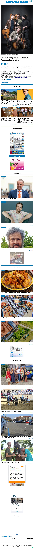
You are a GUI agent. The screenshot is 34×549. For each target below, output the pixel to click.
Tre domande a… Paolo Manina (7, 249)
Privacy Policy (29, 545)
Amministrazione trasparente (18, 545)
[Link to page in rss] (18, 539)
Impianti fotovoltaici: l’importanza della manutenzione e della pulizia (16, 343)
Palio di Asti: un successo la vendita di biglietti (11, 411)
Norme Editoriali (25, 545)
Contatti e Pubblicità (8, 545)
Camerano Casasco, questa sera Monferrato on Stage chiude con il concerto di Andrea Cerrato (24, 101)
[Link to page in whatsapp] (5, 64)
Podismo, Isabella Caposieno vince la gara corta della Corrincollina (8, 101)
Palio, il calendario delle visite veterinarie (10, 462)
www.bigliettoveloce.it (24, 77)
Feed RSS (4, 545)
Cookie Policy (14, 546)
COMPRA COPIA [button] (17, 156)
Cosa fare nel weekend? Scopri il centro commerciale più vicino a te (15, 317)
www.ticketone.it (17, 77)
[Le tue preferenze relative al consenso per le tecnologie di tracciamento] (32, 547)
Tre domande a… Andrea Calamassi (8, 198)
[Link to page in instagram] (12, 539)
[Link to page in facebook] (1, 64)
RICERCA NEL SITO (30, 0)
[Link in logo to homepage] (6, 536)
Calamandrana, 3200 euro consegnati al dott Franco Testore (14, 385)
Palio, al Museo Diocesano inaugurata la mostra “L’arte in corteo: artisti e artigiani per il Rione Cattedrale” (25, 120)
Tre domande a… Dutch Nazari (7, 223)
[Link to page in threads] (7, 64)
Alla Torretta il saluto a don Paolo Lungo (8, 119)
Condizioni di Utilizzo (19, 546)
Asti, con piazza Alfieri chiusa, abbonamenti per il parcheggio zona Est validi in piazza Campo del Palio (16, 437)
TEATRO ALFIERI (8, 79)
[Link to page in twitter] (3, 64)
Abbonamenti (13, 545)
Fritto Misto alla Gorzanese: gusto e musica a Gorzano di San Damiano (16, 292)
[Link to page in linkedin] (4, 64)
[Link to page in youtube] (16, 539)
